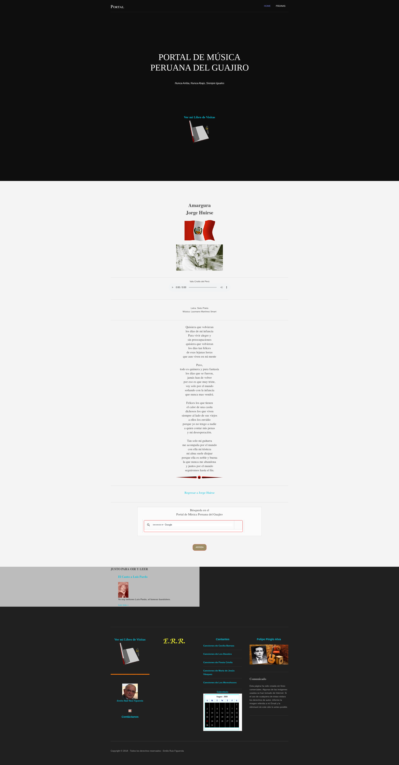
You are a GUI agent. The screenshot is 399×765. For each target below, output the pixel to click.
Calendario (222, 692)
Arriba (200, 547)
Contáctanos (130, 716)
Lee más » (123, 605)
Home (267, 6)
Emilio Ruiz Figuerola (173, 751)
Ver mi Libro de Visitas (199, 117)
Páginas (280, 6)
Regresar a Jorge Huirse (200, 492)
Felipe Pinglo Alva (269, 639)
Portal (117, 6)
